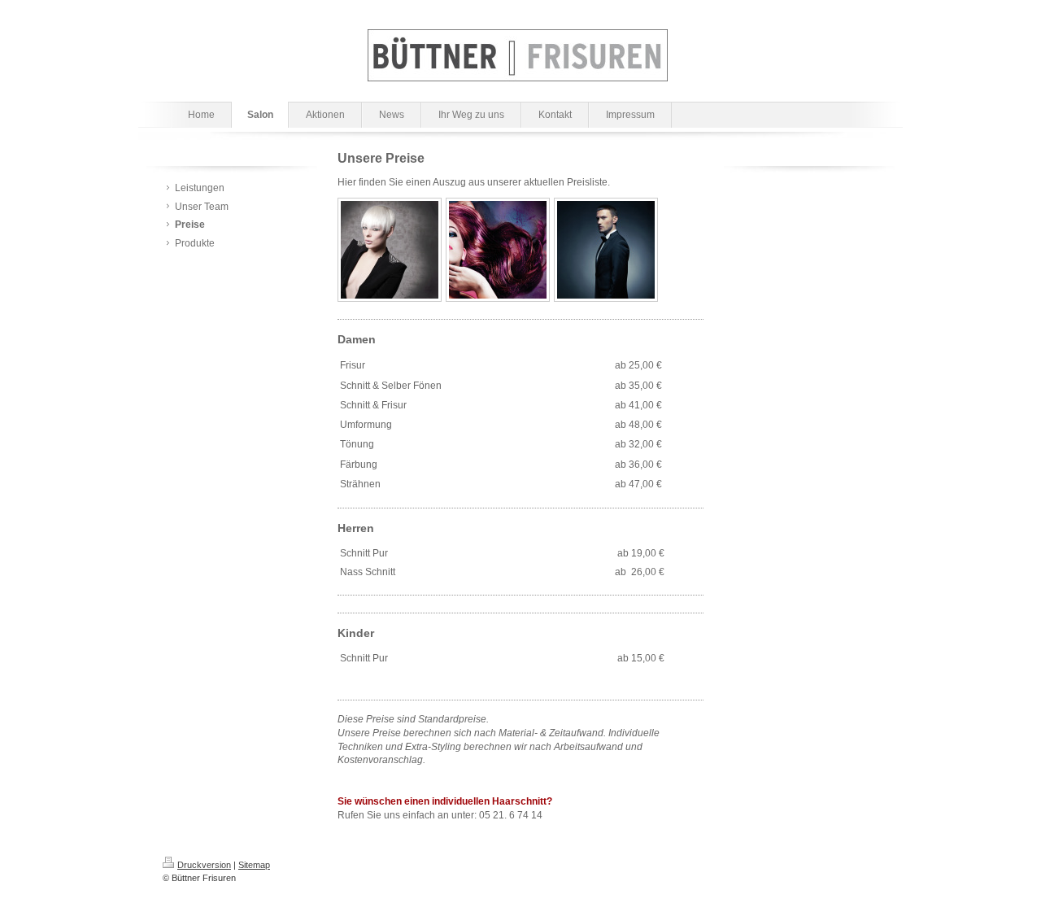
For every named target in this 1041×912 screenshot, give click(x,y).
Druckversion (204, 865)
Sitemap (254, 865)
